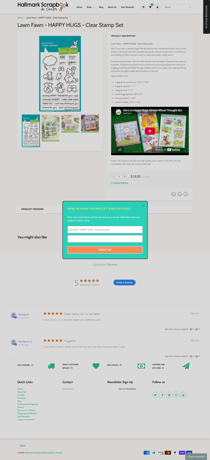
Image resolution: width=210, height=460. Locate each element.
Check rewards (196, 456)
